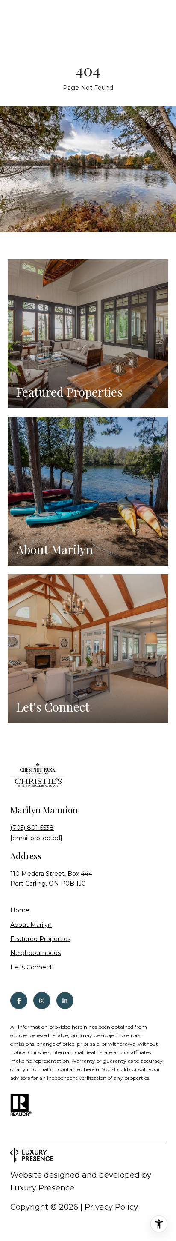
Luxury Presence (42, 1187)
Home (19, 910)
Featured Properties (40, 939)
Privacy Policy (111, 1207)
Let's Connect (31, 967)
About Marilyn (31, 925)
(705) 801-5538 (32, 828)
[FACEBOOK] (18, 1000)
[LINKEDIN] (64, 1000)
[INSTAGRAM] (41, 1000)
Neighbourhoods (35, 953)
